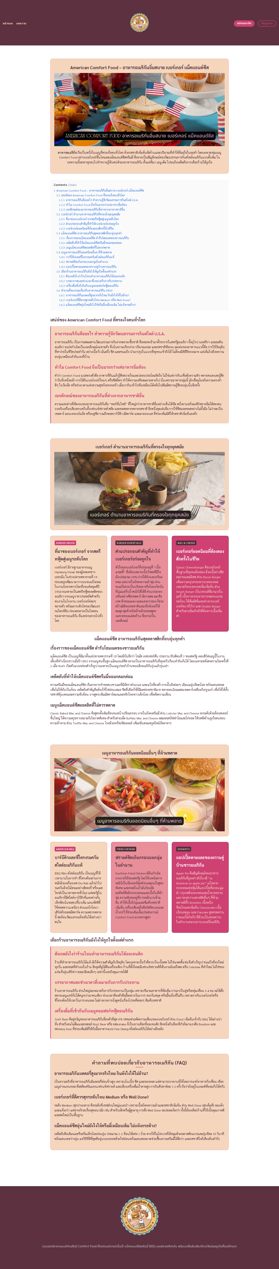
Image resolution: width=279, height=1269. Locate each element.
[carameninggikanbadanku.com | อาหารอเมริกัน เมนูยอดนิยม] (139, 22)
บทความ (21, 23)
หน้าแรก (8, 23)
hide (72, 184)
